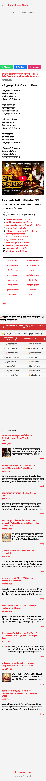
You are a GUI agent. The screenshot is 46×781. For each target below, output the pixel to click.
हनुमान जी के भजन (12, 290)
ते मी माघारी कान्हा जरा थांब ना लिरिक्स (18, 219)
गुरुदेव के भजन (33, 270)
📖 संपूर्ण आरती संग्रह (12, 375)
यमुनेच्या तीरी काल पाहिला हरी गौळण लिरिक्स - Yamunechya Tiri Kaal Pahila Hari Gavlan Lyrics (19, 693)
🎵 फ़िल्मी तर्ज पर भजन (34, 366)
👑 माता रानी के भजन (34, 357)
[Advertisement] (23, 40)
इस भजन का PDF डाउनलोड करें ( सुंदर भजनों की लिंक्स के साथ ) (24, 327)
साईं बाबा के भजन (12, 280)
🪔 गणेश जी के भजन (11, 344)
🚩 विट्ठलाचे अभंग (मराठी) (11, 348)
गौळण (4, 303)
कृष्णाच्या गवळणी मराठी (33, 265)
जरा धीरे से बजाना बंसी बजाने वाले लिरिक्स (19, 222)
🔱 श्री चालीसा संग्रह (34, 375)
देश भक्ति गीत (33, 280)
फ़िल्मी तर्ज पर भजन (33, 285)
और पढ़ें (42, 459)
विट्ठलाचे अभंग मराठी (33, 260)
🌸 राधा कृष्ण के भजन (11, 353)
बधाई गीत (33, 290)
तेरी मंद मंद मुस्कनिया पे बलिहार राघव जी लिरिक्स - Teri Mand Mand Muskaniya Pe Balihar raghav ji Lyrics (20, 635)
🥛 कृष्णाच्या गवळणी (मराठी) (11, 357)
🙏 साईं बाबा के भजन (34, 362)
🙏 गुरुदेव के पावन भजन (11, 362)
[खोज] (43, 6)
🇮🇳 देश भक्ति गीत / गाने (34, 370)
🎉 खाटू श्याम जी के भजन (11, 370)
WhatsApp (7, 67)
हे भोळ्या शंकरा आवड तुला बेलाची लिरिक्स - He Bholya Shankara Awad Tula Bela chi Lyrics (18, 438)
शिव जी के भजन (13, 270)
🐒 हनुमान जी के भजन (34, 353)
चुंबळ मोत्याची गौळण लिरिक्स (15, 240)
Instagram (35, 67)
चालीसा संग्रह (33, 295)
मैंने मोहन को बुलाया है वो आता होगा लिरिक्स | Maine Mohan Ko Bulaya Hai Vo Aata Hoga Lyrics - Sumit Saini (20, 523)
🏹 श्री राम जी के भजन (34, 344)
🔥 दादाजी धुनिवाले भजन (11, 366)
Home (14, 12)
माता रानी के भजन (12, 275)
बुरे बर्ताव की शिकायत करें (23, 776)
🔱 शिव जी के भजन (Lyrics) (34, 348)
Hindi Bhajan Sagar (18, 5)
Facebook (21, 67)
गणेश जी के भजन (13, 260)
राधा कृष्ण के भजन (12, 265)
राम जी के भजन (12, 285)
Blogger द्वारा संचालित (23, 772)
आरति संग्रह (13, 295)
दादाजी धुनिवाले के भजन (33, 275)
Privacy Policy (27, 12)
